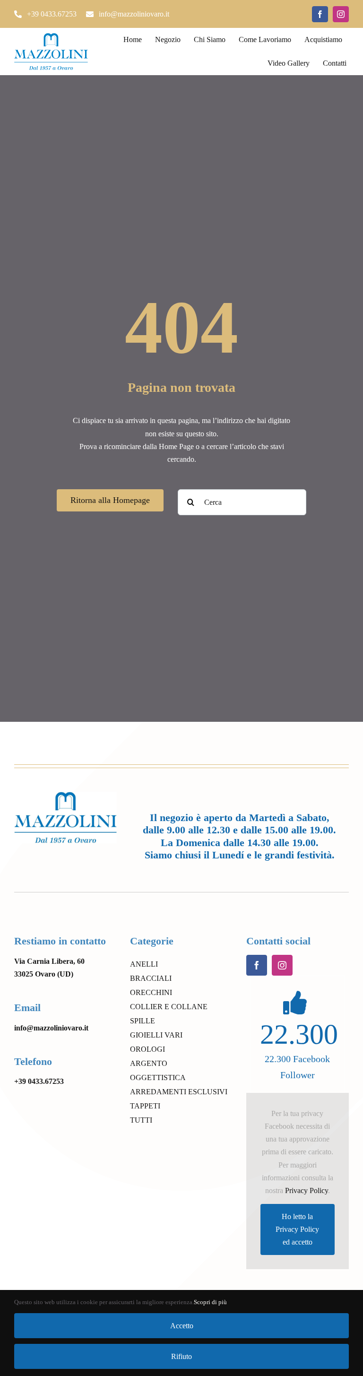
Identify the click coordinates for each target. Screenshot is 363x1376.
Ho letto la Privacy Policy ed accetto (297, 1229)
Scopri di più (210, 1302)
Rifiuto (181, 1356)
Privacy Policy (306, 1190)
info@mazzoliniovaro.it (51, 1028)
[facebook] (320, 14)
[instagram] (341, 14)
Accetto (181, 1326)
